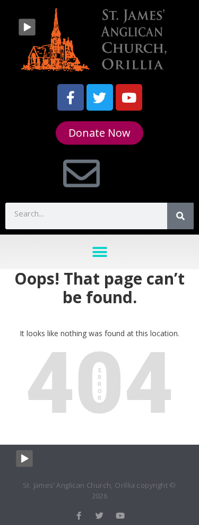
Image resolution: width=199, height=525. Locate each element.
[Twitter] (99, 97)
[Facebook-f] (70, 97)
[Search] (180, 216)
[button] (99, 252)
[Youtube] (129, 97)
